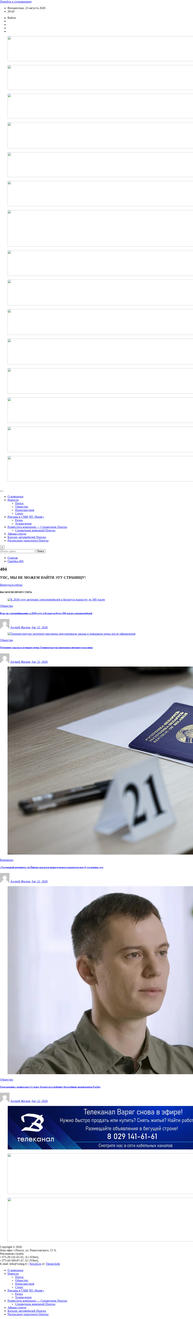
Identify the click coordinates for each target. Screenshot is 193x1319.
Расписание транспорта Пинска (28, 540)
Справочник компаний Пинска (35, 530)
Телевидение (23, 523)
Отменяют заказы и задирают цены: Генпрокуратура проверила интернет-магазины (46, 647)
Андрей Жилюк (20, 627)
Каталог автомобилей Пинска (27, 537)
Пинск (19, 503)
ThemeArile (53, 1263)
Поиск (40, 551)
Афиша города (17, 533)
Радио (19, 520)
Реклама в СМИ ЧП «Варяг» (26, 516)
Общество (21, 506)
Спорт (19, 513)
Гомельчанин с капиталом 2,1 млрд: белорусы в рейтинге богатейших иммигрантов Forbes (50, 1086)
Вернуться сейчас (11, 584)
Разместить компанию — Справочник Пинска (37, 527)
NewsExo (35, 1263)
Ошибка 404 (15, 561)
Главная (13, 557)
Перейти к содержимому (16, 1)
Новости (13, 499)
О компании (15, 496)
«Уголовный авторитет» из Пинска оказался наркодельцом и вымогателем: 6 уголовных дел (51, 867)
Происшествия (24, 510)
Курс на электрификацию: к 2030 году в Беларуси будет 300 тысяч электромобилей (46, 613)
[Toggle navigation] (1, 491)
